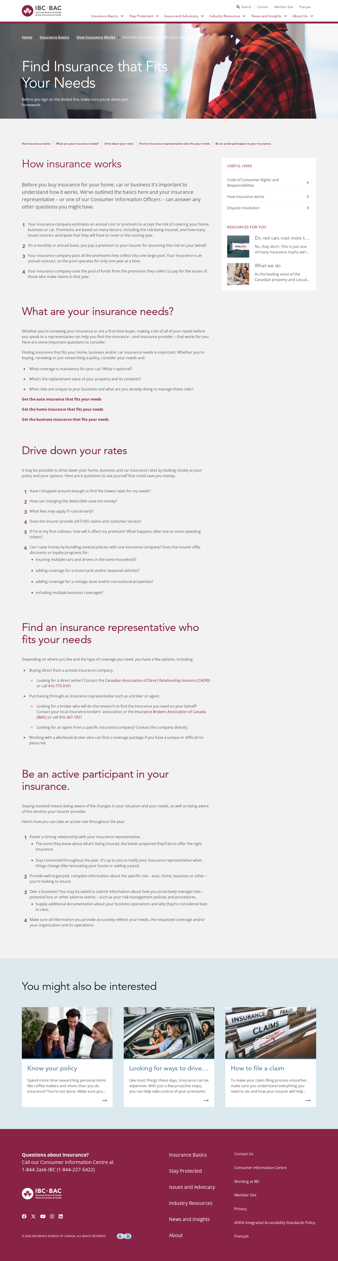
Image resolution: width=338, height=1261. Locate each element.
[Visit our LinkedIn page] (61, 1216)
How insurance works (36, 144)
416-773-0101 (59, 685)
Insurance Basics (104, 16)
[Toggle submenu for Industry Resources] (244, 16)
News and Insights (266, 16)
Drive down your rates (119, 144)
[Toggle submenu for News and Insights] (285, 16)
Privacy (240, 1208)
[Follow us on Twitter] (33, 1216)
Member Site (283, 7)
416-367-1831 (70, 717)
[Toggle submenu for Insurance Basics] (122, 16)
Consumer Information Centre (260, 1167)
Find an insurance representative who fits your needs (174, 144)
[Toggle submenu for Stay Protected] (157, 16)
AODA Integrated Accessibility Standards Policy (274, 1222)
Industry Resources (224, 16)
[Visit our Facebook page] (24, 1216)
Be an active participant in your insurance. (243, 144)
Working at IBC (247, 1181)
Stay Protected (141, 16)
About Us (300, 16)
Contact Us (243, 1153)
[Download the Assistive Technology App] (124, 1236)
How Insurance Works (96, 37)
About (176, 1235)
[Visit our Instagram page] (52, 1216)
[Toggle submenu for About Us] (311, 16)
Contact (263, 7)
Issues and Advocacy (181, 16)
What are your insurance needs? (77, 144)
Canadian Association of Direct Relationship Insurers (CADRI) (157, 680)
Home (27, 37)
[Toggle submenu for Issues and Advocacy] (202, 16)
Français (305, 7)
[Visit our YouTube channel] (43, 1216)
